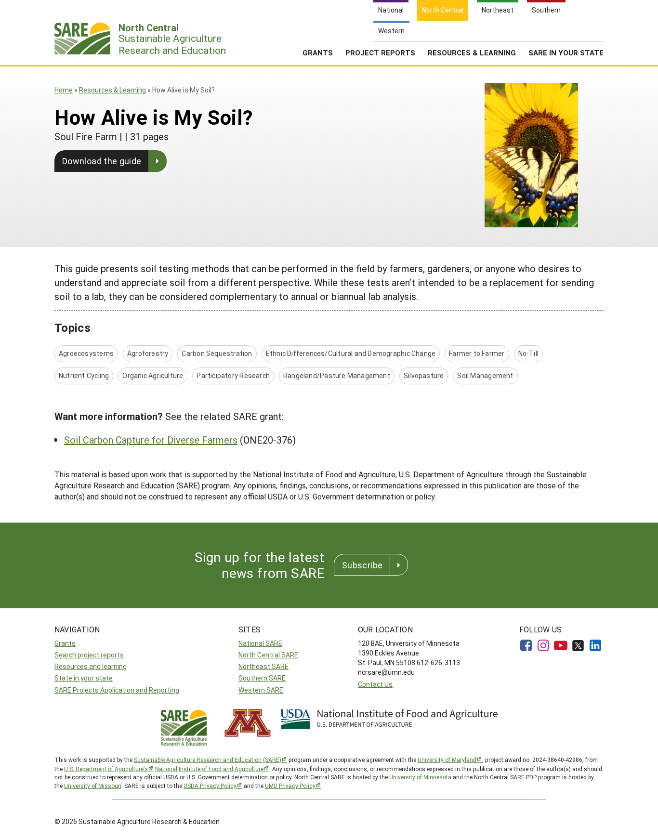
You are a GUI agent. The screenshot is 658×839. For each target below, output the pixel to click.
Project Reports (380, 52)
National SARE (260, 643)
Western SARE (260, 690)
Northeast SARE (263, 666)
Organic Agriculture (152, 375)
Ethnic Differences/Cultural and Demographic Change (351, 353)
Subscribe (362, 565)
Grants (318, 52)
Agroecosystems (86, 353)
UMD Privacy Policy (290, 785)
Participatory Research (233, 375)
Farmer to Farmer (476, 353)
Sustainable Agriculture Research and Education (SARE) (207, 759)
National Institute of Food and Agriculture (209, 769)
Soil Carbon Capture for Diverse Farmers (150, 439)
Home (63, 89)
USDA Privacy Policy (210, 785)
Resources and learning (90, 666)
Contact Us (375, 684)
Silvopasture (424, 375)
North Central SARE (268, 654)
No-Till (528, 353)
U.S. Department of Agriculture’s (106, 769)
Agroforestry (148, 353)
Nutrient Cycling (84, 375)
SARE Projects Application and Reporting (116, 690)
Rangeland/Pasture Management (336, 375)
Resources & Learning (472, 52)
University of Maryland (447, 759)
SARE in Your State (566, 52)
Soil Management (485, 375)
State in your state (83, 677)
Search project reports (89, 654)
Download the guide (101, 161)
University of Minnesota (420, 777)
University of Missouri (92, 785)
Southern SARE (262, 677)
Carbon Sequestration (217, 353)
